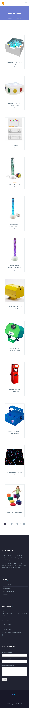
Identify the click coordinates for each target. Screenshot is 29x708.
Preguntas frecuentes (8, 591)
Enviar (4, 679)
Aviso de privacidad (7, 585)
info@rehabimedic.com (14, 632)
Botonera (14, 145)
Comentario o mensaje (8, 665)
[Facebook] (12, 694)
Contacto (5, 594)
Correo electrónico (7, 652)
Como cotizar (6, 588)
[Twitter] (14, 694)
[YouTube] (16, 694)
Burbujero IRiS (14, 184)
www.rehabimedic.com (14, 635)
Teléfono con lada (7, 659)
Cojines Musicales (14, 512)
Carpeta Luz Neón (14, 472)
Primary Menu (26, 3)
